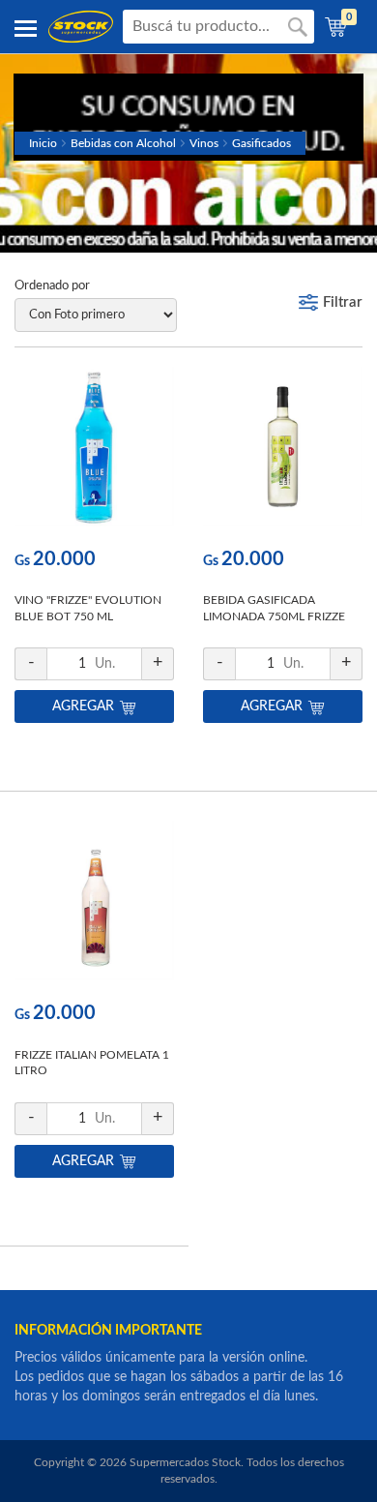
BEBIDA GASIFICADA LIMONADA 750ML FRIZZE (274, 608)
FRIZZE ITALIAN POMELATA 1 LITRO (91, 1063)
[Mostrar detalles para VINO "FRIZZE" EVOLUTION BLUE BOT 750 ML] (94, 451)
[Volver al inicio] (80, 27)
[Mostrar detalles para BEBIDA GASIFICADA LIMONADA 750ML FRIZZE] (282, 451)
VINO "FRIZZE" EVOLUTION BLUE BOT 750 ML (87, 608)
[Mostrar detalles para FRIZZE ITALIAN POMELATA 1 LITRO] (94, 905)
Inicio (43, 143)
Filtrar (342, 302)
